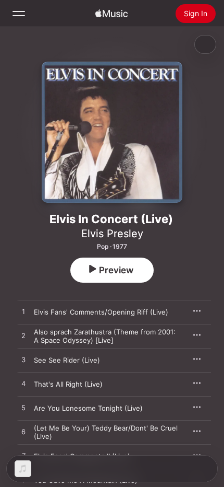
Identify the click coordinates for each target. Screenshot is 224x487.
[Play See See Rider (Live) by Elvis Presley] (23, 360)
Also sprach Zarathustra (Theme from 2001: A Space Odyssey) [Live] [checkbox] (105, 336)
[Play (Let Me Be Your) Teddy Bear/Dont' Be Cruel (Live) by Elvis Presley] (23, 432)
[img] (111, 13)
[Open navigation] (18, 13)
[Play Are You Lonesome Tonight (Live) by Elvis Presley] (23, 408)
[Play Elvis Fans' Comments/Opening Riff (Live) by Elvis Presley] (23, 312)
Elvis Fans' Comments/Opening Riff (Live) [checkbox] (101, 312)
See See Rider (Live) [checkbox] (67, 360)
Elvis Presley (112, 233)
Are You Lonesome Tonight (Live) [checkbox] (88, 408)
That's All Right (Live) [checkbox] (68, 384)
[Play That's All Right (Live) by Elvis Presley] (23, 384)
